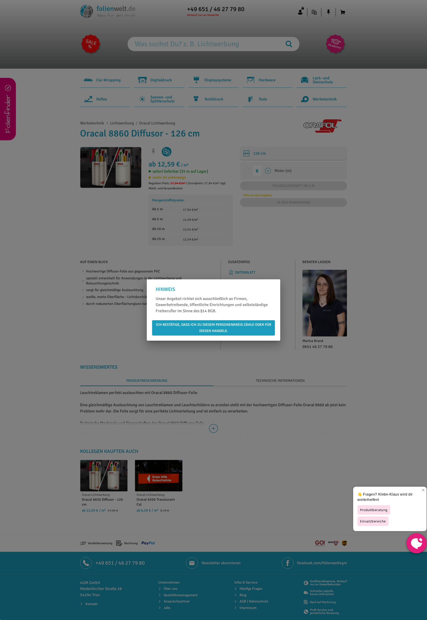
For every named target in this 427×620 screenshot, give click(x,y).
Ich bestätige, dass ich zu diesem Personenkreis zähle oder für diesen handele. (213, 327)
